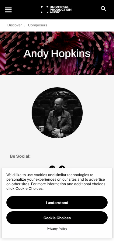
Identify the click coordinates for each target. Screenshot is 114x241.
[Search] (8, 9)
